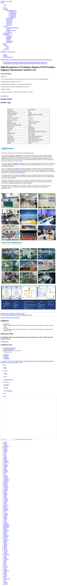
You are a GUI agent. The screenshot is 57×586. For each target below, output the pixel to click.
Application (6, 34)
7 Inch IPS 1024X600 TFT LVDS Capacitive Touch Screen (18, 315)
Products (6, 9)
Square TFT (9, 22)
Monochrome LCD (11, 10)
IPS (29, 361)
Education (9, 37)
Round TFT (9, 21)
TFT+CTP (9, 23)
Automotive (9, 35)
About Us (6, 26)
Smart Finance (10, 41)
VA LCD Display (40, 361)
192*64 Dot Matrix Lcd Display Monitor (15, 313)
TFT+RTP (9, 25)
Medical (8, 39)
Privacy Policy (19, 362)
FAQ (8, 46)
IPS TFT (7, 362)
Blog (8, 47)
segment (2, 362)
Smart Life (9, 42)
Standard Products (8, 33)
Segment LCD (13, 17)
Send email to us (4, 96)
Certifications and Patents (12, 27)
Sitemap (25, 361)
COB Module (13, 13)
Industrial (9, 38)
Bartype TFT (10, 19)
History (8, 29)
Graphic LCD (13, 15)
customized (32, 361)
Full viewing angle (49, 361)
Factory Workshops (11, 30)
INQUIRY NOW (5, 341)
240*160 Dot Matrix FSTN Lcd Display (10, 317)
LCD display (16, 168)
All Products (13, 362)
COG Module (13, 14)
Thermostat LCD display (18, 163)
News (5, 43)
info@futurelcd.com (8, 379)
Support (5, 45)
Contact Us (6, 49)
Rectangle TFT (10, 18)
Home (5, 7)
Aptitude (9, 31)
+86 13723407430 (8, 390)
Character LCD (13, 11)
